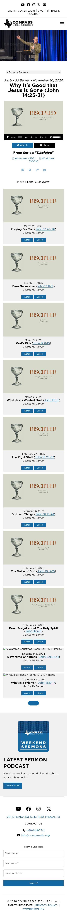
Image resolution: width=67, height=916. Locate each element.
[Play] (8, 137)
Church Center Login (21, 10)
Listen (46, 145)
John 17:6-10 (41, 343)
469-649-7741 (36, 830)
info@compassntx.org (35, 835)
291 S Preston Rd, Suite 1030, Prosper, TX (33, 817)
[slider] (20, 137)
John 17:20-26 (45, 229)
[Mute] (51, 137)
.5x (32, 137)
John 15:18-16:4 (49, 657)
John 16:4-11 (33, 631)
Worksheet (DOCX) (42, 160)
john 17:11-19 (45, 286)
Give (40, 10)
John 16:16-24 (45, 514)
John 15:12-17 (46, 683)
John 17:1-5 (51, 400)
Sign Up (33, 883)
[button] (62, 23)
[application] (33, 137)
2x (45, 137)
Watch (24, 145)
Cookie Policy (33, 909)
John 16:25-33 (44, 457)
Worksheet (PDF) (25, 158)
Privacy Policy (46, 905)
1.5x (41, 137)
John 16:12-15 (46, 571)
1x (36, 137)
